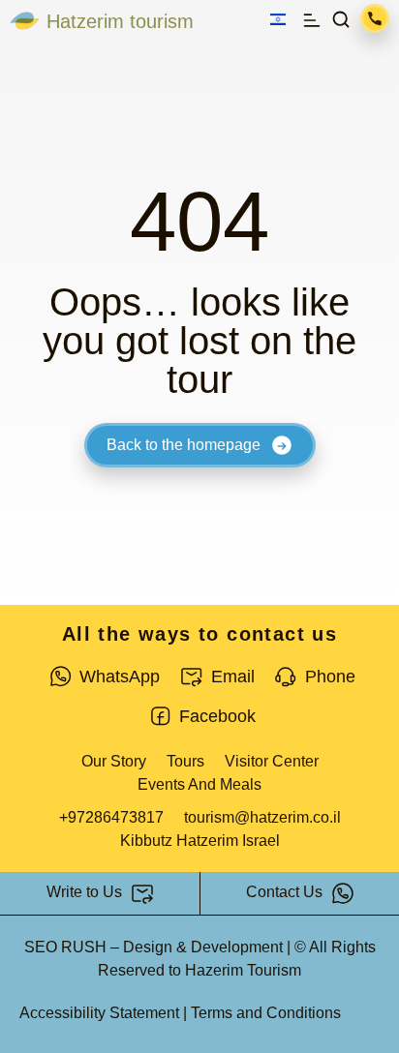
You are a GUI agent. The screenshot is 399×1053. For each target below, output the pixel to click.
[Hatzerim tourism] (25, 21)
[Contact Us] (342, 893)
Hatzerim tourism (120, 21)
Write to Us (84, 892)
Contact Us (284, 892)
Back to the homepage (184, 444)
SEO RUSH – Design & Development (153, 947)
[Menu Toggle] (312, 20)
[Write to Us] (142, 893)
